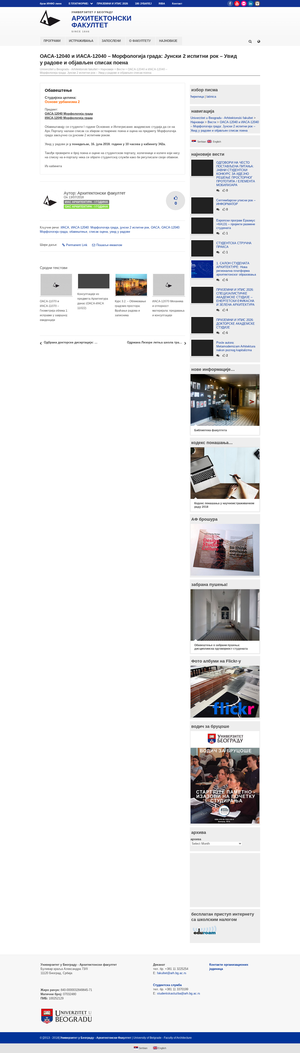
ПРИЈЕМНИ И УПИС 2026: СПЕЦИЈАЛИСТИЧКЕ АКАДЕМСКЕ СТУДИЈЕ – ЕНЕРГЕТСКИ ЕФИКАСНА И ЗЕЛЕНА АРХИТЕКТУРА (235, 297)
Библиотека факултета (210, 430)
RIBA (162, 3)
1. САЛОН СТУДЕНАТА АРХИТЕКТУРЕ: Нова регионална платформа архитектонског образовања (236, 268)
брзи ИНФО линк (51, 3)
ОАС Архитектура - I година (86, 206)
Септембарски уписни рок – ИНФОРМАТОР (235, 202)
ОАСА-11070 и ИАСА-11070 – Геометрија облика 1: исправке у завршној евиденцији (54, 311)
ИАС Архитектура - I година (86, 202)
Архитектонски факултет (101, 193)
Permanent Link (76, 245)
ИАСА (65, 227)
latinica (211, 96)
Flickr (244, 3)
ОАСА (155, 227)
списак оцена (98, 231)
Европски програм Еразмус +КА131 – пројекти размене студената (235, 224)
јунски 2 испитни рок (134, 227)
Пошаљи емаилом (109, 245)
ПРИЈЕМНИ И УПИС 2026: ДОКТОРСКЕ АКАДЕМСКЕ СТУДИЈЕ (235, 323)
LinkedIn (250, 3)
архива (196, 839)
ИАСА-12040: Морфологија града (94, 227)
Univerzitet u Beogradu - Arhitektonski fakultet (69, 69)
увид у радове (120, 231)
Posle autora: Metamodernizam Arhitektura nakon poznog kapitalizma (235, 346)
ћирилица (197, 96)
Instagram (257, 3)
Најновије (107, 69)
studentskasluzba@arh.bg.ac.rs (178, 993)
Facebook (230, 3)
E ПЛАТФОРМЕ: (79, 3)
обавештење (78, 231)
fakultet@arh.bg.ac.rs (171, 973)
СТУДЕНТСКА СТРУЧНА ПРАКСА (233, 245)
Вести (121, 69)
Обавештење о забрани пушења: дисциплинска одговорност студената (221, 647)
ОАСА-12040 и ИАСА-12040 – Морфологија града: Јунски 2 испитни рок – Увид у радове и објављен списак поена (103, 71)
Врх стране (247, 1037)
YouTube (237, 3)
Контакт (177, 3)
